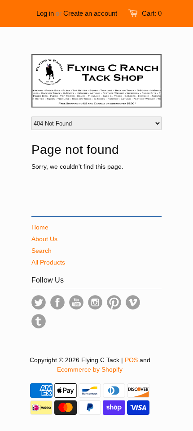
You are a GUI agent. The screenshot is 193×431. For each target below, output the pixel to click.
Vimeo (133, 302)
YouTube (76, 302)
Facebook (57, 302)
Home (39, 227)
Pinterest (114, 302)
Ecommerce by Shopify (90, 369)
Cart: (152, 13)
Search (41, 250)
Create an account (90, 13)
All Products (48, 262)
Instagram (95, 302)
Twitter (38, 302)
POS (131, 360)
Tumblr (38, 321)
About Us (44, 238)
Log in (45, 13)
